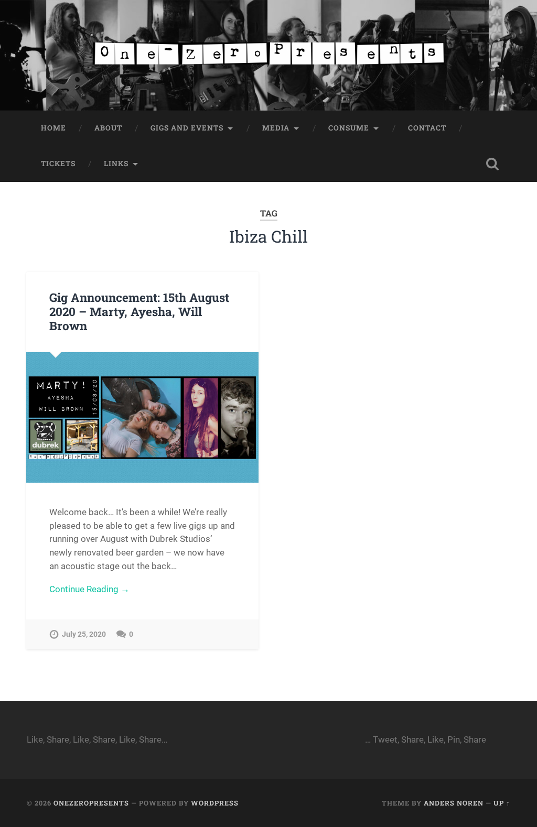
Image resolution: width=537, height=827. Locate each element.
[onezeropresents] (268, 55)
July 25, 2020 (84, 634)
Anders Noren (454, 803)
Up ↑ (501, 803)
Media (275, 128)
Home (53, 128)
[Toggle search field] (492, 164)
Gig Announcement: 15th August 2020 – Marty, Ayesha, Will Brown (139, 311)
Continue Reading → (89, 589)
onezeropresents (91, 803)
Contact (427, 128)
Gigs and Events (187, 128)
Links (116, 163)
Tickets (58, 163)
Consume (348, 128)
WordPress (215, 803)
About (108, 128)
